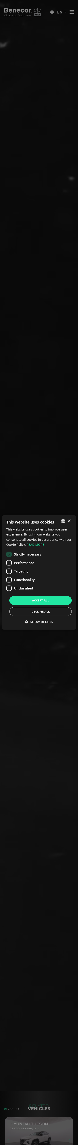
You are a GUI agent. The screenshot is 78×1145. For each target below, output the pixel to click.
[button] (39, 621)
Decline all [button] (40, 611)
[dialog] (39, 572)
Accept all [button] (40, 600)
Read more (35, 544)
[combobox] (63, 521)
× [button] (69, 520)
